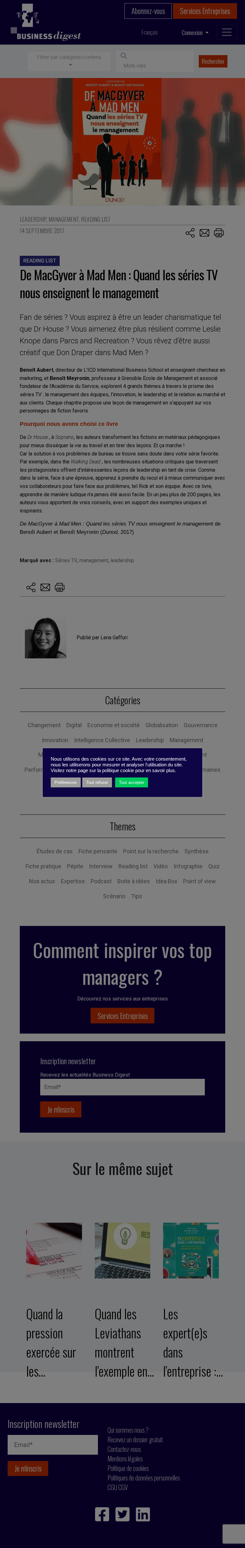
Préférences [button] (66, 782)
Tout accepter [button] (131, 782)
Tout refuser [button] (97, 782)
